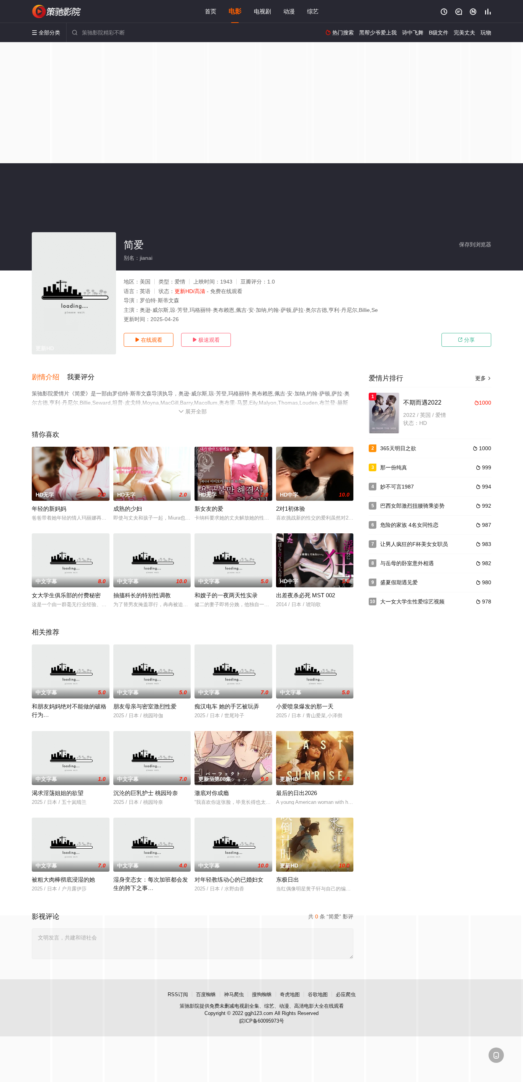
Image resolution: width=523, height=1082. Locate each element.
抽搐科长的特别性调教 (142, 595)
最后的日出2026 (296, 793)
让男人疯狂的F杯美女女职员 (414, 544)
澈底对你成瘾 (211, 793)
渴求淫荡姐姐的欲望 (57, 793)
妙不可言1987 (397, 487)
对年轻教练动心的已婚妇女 (228, 879)
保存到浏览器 (475, 244)
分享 (466, 340)
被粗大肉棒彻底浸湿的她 (63, 879)
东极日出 (287, 879)
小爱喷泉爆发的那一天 (304, 706)
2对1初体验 (290, 508)
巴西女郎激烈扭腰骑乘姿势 (412, 506)
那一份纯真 (393, 467)
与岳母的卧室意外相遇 (407, 563)
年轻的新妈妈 (49, 508)
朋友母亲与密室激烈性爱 (145, 706)
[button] (49, 377)
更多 (483, 378)
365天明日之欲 (398, 448)
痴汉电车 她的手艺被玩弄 (226, 706)
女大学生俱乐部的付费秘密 (66, 595)
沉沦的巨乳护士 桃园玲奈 (145, 793)
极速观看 (206, 340)
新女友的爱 (208, 508)
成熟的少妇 (127, 508)
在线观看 (148, 340)
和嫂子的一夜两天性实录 (226, 595)
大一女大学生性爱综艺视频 (412, 601)
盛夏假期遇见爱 (399, 582)
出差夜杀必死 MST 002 (305, 595)
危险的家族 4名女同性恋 (409, 525)
